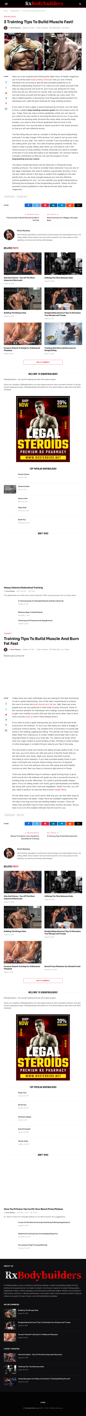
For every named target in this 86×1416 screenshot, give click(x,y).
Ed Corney (22, 1105)
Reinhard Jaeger (24, 1117)
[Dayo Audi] (10, 510)
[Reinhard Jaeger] (10, 1120)
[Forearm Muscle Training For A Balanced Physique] (23, 334)
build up (29, 717)
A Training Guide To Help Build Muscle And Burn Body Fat (40, 601)
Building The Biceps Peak (15, 313)
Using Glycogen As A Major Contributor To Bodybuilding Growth (44, 1379)
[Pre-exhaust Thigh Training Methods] (10, 1248)
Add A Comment (43, 362)
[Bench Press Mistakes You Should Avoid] (63, 952)
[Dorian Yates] (10, 1144)
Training (7, 633)
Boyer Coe (22, 1093)
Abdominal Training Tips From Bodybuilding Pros (38, 1234)
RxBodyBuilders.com (32, 1408)
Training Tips (22, 196)
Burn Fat (20, 815)
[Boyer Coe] (10, 1095)
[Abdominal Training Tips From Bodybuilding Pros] (10, 1236)
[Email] (6, 109)
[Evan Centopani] (10, 1132)
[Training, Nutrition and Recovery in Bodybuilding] (63, 334)
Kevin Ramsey (15, 28)
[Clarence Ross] (10, 489)
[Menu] (6, 3)
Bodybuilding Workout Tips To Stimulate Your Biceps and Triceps (62, 314)
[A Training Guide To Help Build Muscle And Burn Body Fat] (10, 604)
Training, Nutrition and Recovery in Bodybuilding (60, 349)
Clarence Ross (24, 486)
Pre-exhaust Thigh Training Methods (32, 1245)
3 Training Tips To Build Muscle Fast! (62, 836)
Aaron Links (23, 498)
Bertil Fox (22, 520)
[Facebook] (6, 82)
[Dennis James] (10, 477)
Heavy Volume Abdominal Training (23, 587)
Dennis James (23, 474)
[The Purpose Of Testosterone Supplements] (10, 623)
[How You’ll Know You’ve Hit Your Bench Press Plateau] (43, 1182)
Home (43, 1402)
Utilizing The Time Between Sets (58, 278)
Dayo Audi (22, 508)
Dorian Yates (23, 1141)
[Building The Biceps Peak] (23, 298)
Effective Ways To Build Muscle (30, 612)
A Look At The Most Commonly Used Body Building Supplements (44, 1222)
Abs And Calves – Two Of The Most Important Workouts (19, 279)
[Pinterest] (6, 103)
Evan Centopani (24, 1129)
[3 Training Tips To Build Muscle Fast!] (43, 51)
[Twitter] (6, 88)
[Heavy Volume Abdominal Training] (43, 561)
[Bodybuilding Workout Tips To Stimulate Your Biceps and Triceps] (63, 298)
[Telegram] (6, 98)
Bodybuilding (10, 16)
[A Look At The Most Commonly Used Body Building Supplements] (10, 1225)
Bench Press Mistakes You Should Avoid (62, 966)
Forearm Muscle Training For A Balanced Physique (22, 349)
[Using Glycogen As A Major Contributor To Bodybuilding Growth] (10, 1381)
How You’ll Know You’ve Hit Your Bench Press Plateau (33, 1209)
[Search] (80, 3)
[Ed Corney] (10, 1107)
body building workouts (41, 80)
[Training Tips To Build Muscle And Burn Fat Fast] (43, 673)
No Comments (43, 28)
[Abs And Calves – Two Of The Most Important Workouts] (23, 263)
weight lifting (60, 790)
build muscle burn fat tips (44, 704)
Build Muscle (9, 196)
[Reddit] (6, 93)
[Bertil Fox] (10, 522)
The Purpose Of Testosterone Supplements (35, 621)
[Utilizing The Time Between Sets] (63, 263)
